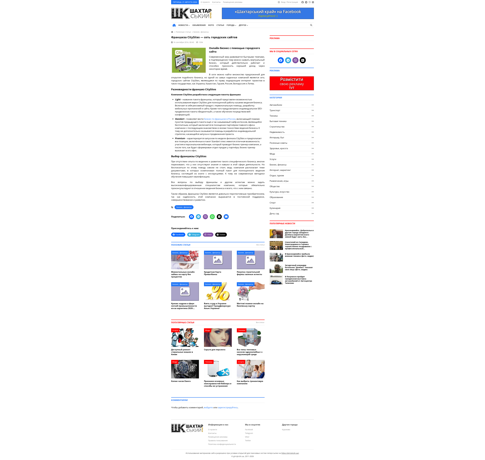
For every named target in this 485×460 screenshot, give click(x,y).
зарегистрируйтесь (228, 407)
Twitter (248, 440)
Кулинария (292, 208)
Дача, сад (292, 213)
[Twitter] (219, 216)
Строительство (292, 126)
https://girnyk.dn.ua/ (290, 453)
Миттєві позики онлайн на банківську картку (250, 304)
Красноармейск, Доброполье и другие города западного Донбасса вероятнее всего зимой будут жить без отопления (299, 233)
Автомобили (292, 105)
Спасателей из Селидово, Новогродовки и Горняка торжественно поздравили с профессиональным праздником (298, 245)
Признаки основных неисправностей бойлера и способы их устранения (217, 383)
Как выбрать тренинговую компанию (250, 382)
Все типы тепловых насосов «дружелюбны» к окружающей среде (249, 352)
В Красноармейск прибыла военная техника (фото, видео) (299, 255)
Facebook (249, 429)
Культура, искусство (292, 191)
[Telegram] (198, 216)
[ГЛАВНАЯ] (174, 25)
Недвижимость (292, 132)
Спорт (292, 202)
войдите (208, 407)
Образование (292, 197)
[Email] (226, 216)
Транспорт (292, 110)
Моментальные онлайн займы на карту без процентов (183, 274)
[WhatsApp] (212, 216)
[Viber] (205, 216)
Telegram (249, 433)
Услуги (175, 330)
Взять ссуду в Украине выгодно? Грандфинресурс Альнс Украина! (217, 305)
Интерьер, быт (292, 137)
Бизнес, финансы (184, 207)
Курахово (286, 429)
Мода (207, 330)
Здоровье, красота (292, 148)
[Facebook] (191, 216)
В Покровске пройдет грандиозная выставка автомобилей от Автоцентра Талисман (298, 280)
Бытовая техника (292, 121)
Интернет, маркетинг (292, 170)
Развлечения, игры (292, 181)
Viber (247, 437)
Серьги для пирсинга (214, 349)
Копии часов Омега (181, 381)
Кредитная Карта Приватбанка (212, 273)
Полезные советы (292, 143)
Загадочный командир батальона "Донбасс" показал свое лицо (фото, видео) (299, 267)
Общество (292, 186)
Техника (241, 330)
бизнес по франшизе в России (220, 118)
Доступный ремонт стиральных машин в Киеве (182, 352)
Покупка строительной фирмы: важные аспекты (249, 273)
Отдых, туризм (292, 175)
